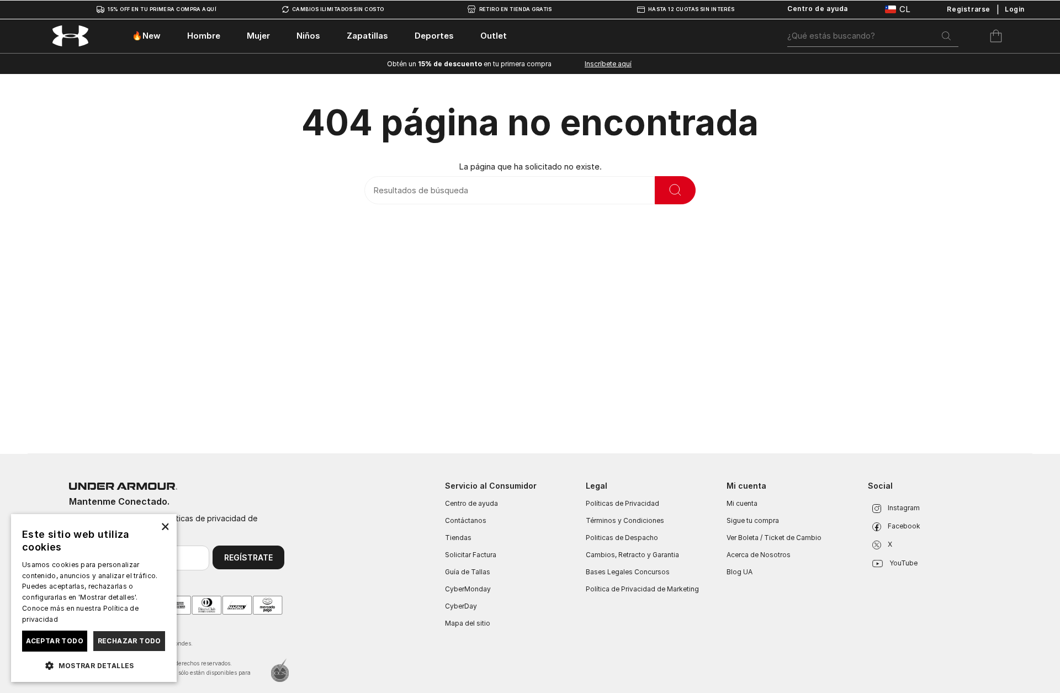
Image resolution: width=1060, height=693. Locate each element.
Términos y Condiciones (625, 520)
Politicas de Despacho (622, 537)
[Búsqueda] (946, 36)
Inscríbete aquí (608, 64)
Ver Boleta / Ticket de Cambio (774, 537)
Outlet (493, 35)
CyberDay (461, 606)
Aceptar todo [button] (54, 641)
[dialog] (94, 598)
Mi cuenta (742, 503)
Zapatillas (367, 35)
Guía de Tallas (467, 572)
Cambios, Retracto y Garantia (632, 555)
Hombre (203, 35)
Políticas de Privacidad (622, 503)
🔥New (146, 35)
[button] (94, 665)
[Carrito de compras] (996, 36)
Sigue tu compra (753, 520)
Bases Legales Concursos (628, 572)
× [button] (164, 526)
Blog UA (739, 572)
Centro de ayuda (471, 503)
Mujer (258, 35)
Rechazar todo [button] (129, 641)
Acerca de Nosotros (759, 555)
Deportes (434, 35)
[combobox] (872, 36)
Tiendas (458, 537)
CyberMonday (468, 589)
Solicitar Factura (470, 555)
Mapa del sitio (467, 623)
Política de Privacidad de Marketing (642, 589)
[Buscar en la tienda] (675, 190)
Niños (308, 35)
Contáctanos (465, 520)
